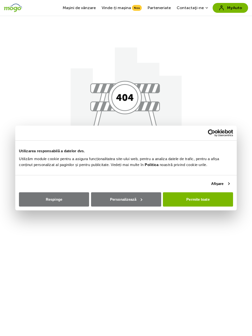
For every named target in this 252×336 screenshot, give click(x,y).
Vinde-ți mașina (121, 7)
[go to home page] (13, 8)
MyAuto (234, 7)
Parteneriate (159, 7)
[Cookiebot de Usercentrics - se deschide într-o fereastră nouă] (211, 133)
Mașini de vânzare (79, 7)
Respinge (54, 199)
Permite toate (197, 199)
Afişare (217, 184)
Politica (151, 164)
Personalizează (123, 199)
